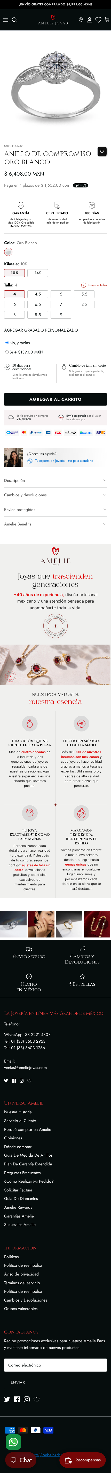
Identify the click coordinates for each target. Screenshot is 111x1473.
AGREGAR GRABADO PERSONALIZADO (41, 330)
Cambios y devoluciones (25, 495)
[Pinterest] (29, 1081)
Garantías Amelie (19, 1216)
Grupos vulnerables (20, 1309)
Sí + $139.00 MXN (26, 352)
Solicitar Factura (18, 1190)
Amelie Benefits (17, 524)
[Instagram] (21, 1081)
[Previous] (8, 924)
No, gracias (20, 343)
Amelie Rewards (18, 1207)
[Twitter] (6, 1081)
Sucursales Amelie (20, 1225)
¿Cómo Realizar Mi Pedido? (29, 1181)
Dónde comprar (17, 1147)
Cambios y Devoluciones (25, 1300)
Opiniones (13, 1138)
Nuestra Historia (18, 1112)
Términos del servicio (22, 1283)
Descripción (14, 480)
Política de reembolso (23, 1265)
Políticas (11, 1257)
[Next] (103, 924)
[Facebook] (14, 1081)
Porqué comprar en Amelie (27, 1129)
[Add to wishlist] (102, 151)
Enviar (18, 1382)
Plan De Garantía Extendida (28, 1164)
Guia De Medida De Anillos (28, 1155)
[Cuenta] (89, 20)
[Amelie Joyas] (53, 19)
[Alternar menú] (5, 20)
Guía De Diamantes (21, 1199)
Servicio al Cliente (20, 1121)
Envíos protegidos (19, 510)
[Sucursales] (81, 20)
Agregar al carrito (55, 399)
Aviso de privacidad (21, 1274)
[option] (55, 86)
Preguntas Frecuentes (22, 1173)
